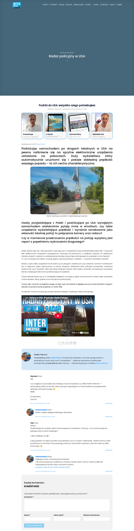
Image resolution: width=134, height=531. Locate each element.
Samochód (78, 4)
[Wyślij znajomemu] (67, 343)
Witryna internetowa (91, 515)
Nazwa (27, 515)
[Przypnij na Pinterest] (71, 343)
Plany (96, 4)
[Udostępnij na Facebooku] (59, 343)
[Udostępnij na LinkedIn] (74, 343)
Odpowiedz (109, 403)
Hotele (69, 4)
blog (72, 53)
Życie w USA (64, 53)
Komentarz (29, 497)
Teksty (46, 4)
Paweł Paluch (41, 144)
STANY (88, 4)
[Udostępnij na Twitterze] (63, 343)
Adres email (59, 515)
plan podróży (101, 363)
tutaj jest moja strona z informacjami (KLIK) (52, 467)
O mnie (119, 4)
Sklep (112, 4)
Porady (53, 4)
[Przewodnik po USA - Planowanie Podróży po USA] (22, 4)
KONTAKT (104, 4)
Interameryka (41, 410)
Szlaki (61, 4)
